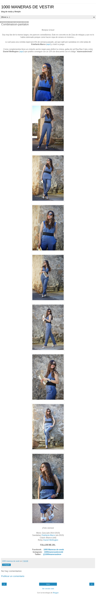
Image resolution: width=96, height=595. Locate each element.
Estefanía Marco (48, 535)
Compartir (6, 565)
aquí (48, 44)
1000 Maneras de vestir (54, 550)
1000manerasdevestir (53, 552)
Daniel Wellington (50, 540)
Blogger (56, 593)
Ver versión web (48, 589)
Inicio (48, 584)
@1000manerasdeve (52, 554)
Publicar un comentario (12, 576)
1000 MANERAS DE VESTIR (27, 7)
